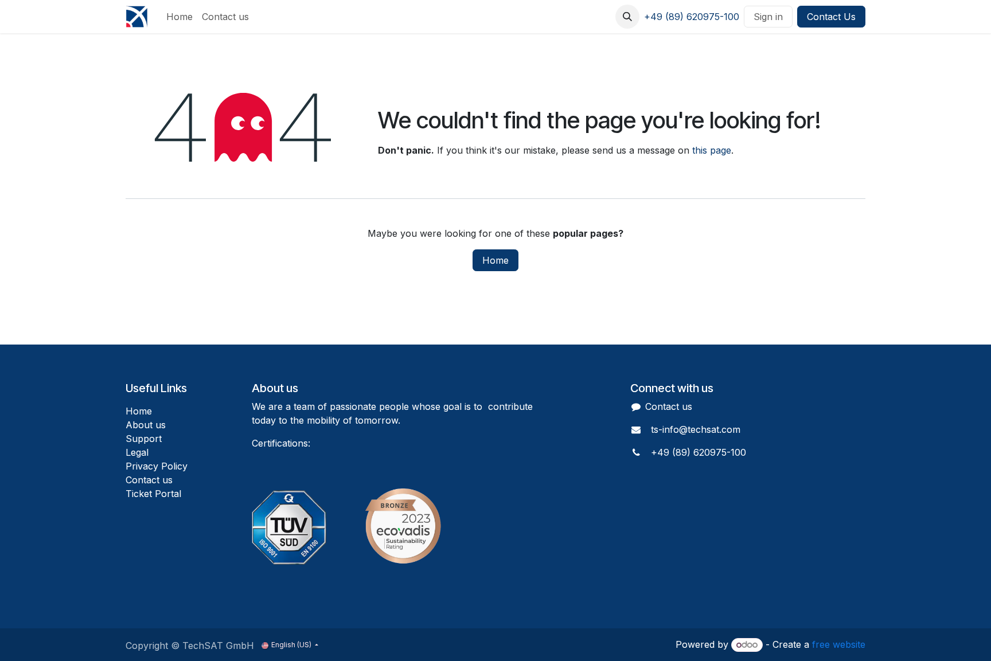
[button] (627, 17)
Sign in (768, 16)
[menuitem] (179, 16)
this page (711, 150)
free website (838, 644)
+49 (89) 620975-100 (691, 16)
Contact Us (831, 16)
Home (495, 260)
